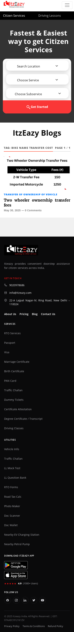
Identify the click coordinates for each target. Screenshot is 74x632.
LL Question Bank (15, 477)
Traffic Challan (13, 390)
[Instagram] (16, 600)
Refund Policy (55, 626)
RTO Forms (11, 487)
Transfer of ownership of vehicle (30, 194)
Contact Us (48, 314)
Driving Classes (14, 428)
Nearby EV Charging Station (21, 534)
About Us (10, 314)
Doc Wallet (11, 525)
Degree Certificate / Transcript (23, 419)
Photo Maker (12, 506)
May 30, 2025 (12, 210)
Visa (6, 352)
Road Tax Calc (12, 496)
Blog (35, 314)
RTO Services (12, 333)
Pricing (24, 314)
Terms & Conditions (34, 626)
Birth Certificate (14, 371)
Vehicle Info (11, 449)
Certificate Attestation (18, 409)
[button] (27, 66)
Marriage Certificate (16, 362)
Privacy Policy (12, 626)
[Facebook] (7, 600)
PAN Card (10, 381)
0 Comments (33, 210)
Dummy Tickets (14, 400)
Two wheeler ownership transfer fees (37, 202)
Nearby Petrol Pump (17, 544)
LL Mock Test (12, 468)
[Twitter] (33, 600)
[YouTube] (42, 600)
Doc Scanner (12, 515)
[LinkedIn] (25, 600)
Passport (9, 343)
